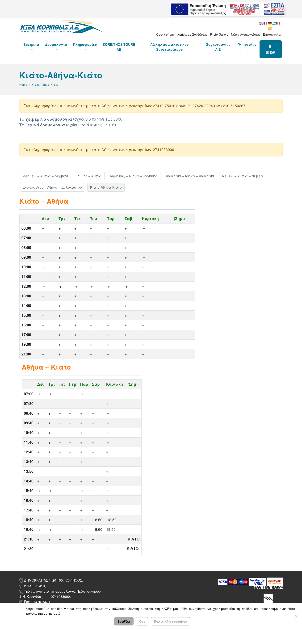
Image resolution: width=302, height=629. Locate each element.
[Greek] (274, 22)
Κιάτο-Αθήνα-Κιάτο (106, 187)
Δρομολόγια (56, 44)
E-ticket (270, 49)
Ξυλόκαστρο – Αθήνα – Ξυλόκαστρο (52, 187)
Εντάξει (123, 621)
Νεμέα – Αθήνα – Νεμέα (242, 175)
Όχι (142, 621)
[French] (266, 22)
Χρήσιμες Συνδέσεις (192, 34)
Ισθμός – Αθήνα (89, 175)
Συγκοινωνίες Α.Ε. (218, 47)
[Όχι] (296, 616)
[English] (261, 22)
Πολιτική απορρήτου (170, 621)
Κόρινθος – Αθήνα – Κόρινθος (134, 175)
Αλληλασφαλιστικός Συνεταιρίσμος (169, 47)
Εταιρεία (31, 44)
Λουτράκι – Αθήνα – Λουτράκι (190, 175)
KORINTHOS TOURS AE (119, 47)
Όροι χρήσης (165, 34)
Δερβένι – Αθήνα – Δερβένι (45, 175)
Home (23, 84)
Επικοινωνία (272, 34)
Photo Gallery (219, 34)
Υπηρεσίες (247, 44)
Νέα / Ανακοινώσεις (245, 34)
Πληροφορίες (85, 44)
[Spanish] (270, 27)
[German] (270, 22)
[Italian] (278, 22)
